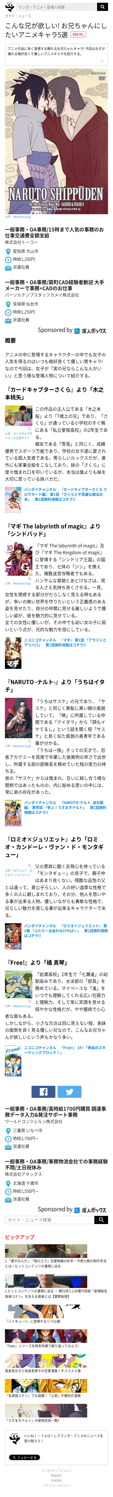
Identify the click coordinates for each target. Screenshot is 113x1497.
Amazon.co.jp (22, 216)
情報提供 (56, 1476)
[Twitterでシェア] (69, 1092)
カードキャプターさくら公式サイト (18, 435)
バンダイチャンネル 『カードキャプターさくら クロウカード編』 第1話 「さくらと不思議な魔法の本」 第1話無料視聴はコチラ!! (65, 494)
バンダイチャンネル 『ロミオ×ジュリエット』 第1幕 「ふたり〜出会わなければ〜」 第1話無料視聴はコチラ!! (66, 930)
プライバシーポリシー (56, 1485)
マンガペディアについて (56, 1471)
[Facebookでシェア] (43, 1092)
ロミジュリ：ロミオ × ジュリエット (18, 872)
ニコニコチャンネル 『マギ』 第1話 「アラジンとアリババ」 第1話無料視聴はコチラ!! (65, 642)
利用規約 (56, 1480)
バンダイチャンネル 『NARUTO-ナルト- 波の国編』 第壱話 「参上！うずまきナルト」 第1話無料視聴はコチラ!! (65, 807)
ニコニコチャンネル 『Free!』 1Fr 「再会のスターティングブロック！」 (65, 1050)
